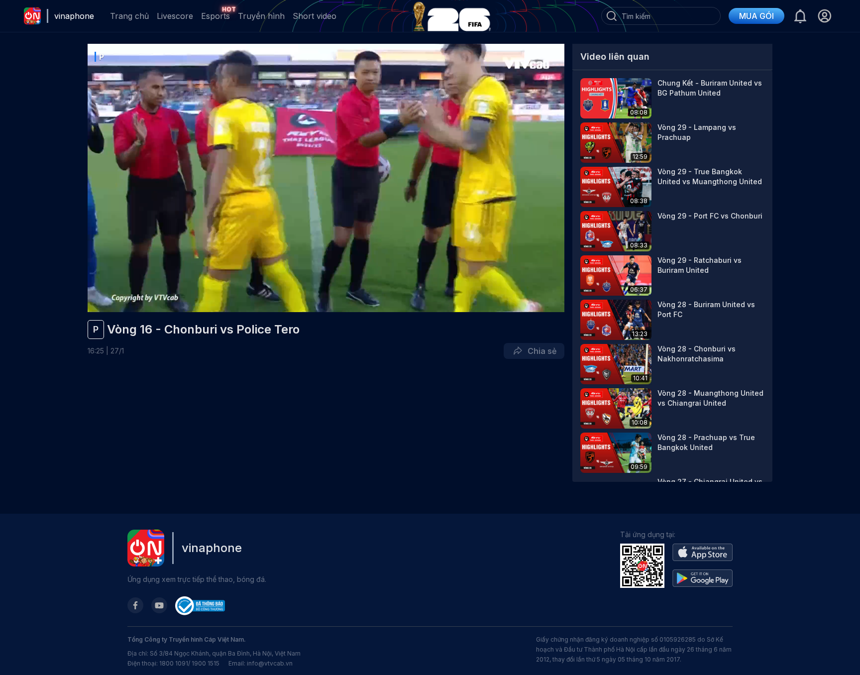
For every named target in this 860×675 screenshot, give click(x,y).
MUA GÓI (756, 16)
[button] (824, 16)
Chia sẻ (540, 351)
